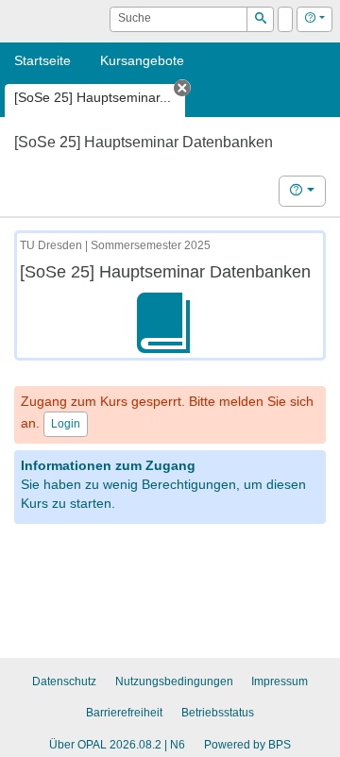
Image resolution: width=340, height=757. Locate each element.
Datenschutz (64, 681)
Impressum (279, 681)
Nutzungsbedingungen (174, 681)
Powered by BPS (247, 744)
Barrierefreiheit (124, 712)
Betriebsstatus (217, 712)
